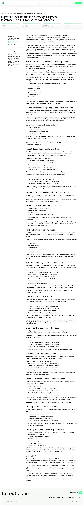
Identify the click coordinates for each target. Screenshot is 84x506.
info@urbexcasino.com (71, 497)
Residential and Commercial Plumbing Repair (13, 62)
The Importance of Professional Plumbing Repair (14, 39)
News (5, 13)
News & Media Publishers (11, 13)
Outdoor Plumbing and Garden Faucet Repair (13, 65)
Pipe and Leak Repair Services (14, 56)
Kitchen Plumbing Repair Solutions (14, 51)
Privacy (73, 501)
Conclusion (10, 74)
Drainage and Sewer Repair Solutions (13, 68)
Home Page (52, 497)
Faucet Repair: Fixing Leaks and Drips (14, 45)
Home (2, 13)
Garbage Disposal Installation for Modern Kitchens (14, 48)
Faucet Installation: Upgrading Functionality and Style (13, 42)
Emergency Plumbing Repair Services (13, 59)
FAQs (63, 497)
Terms (77, 501)
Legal (81, 501)
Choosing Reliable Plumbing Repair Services (14, 71)
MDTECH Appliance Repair (39, 477)
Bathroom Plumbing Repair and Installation (14, 54)
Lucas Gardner (5, 26)
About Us (69, 501)
